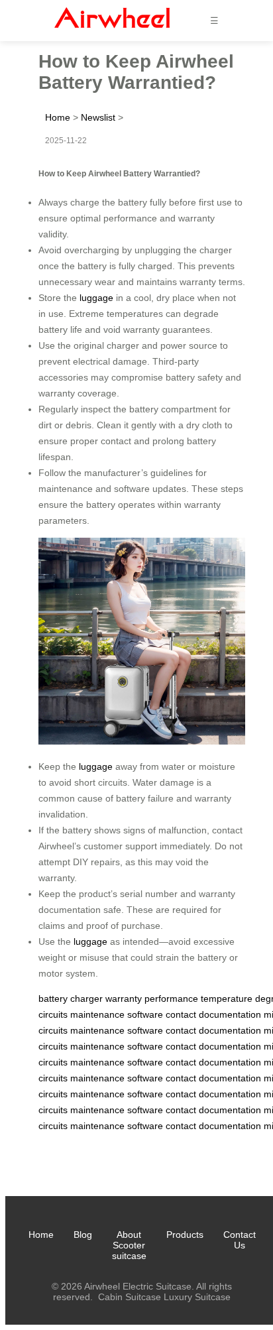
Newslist (98, 117)
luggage (96, 297)
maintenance (97, 1014)
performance (171, 998)
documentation (230, 1014)
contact (181, 1014)
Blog (83, 1234)
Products (184, 1234)
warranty (123, 998)
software (145, 1014)
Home (57, 117)
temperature (226, 998)
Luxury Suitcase (197, 1297)
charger (86, 998)
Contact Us (239, 1239)
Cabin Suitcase (129, 1297)
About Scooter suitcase (129, 1245)
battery (53, 998)
